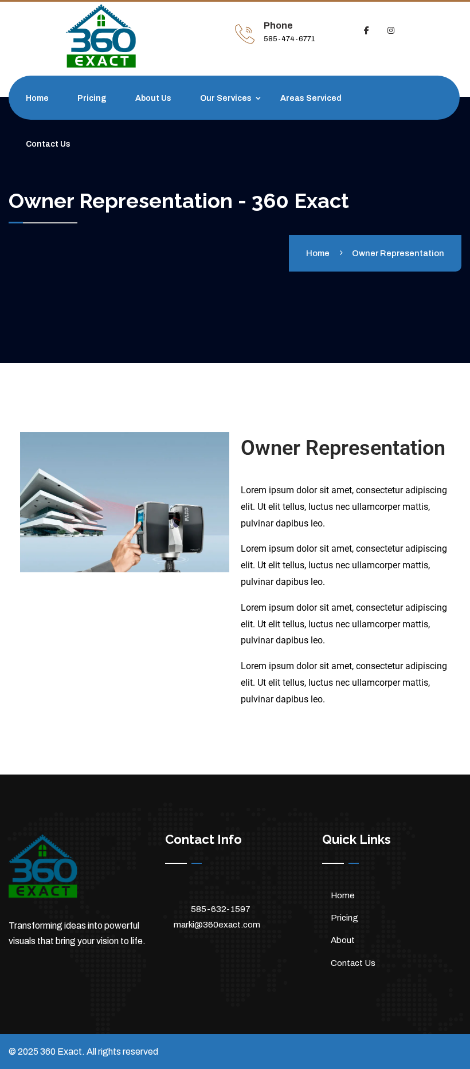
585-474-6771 (289, 39)
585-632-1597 (220, 909)
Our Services (226, 98)
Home (37, 98)
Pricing (92, 98)
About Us (153, 98)
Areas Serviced (311, 98)
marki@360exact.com (217, 924)
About (343, 940)
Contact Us (48, 144)
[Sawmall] (122, 36)
